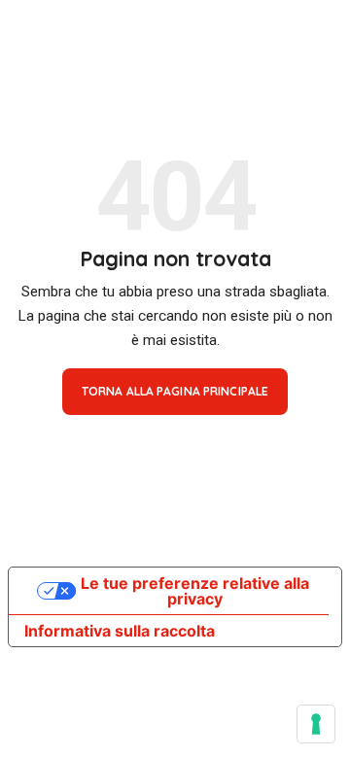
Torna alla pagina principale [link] (175, 391)
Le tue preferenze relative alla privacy (195, 590)
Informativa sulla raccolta (119, 630)
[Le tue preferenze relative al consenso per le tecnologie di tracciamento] (316, 724)
